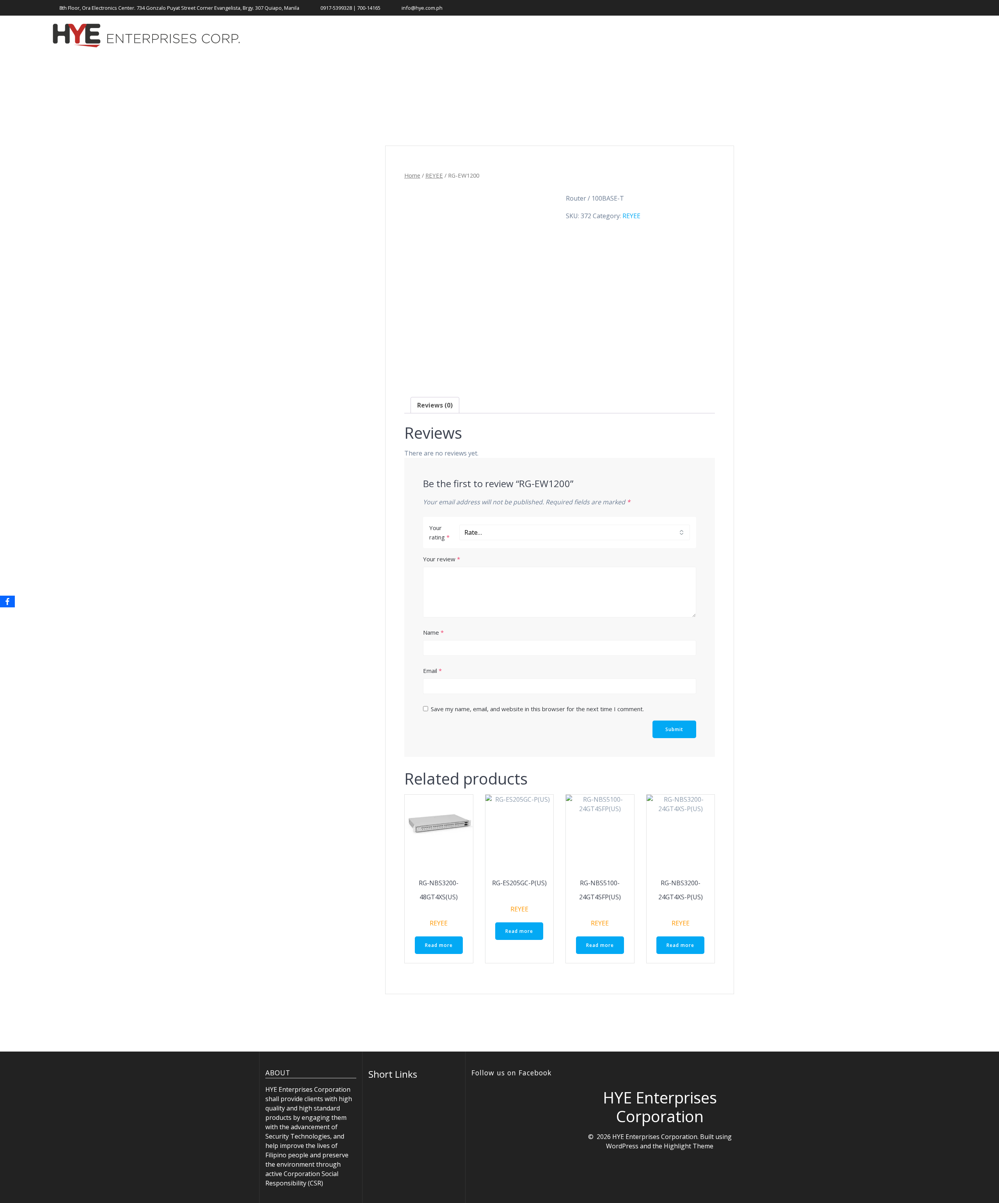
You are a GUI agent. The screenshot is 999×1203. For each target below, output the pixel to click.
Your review (441, 559)
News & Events (774, 35)
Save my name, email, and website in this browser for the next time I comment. (537, 709)
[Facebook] (7, 601)
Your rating (439, 532)
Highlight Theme (688, 1146)
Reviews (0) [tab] (435, 405)
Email (432, 670)
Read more (439, 945)
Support (830, 35)
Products (716, 35)
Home (674, 35)
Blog (870, 35)
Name (433, 632)
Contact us (908, 35)
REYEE (434, 175)
